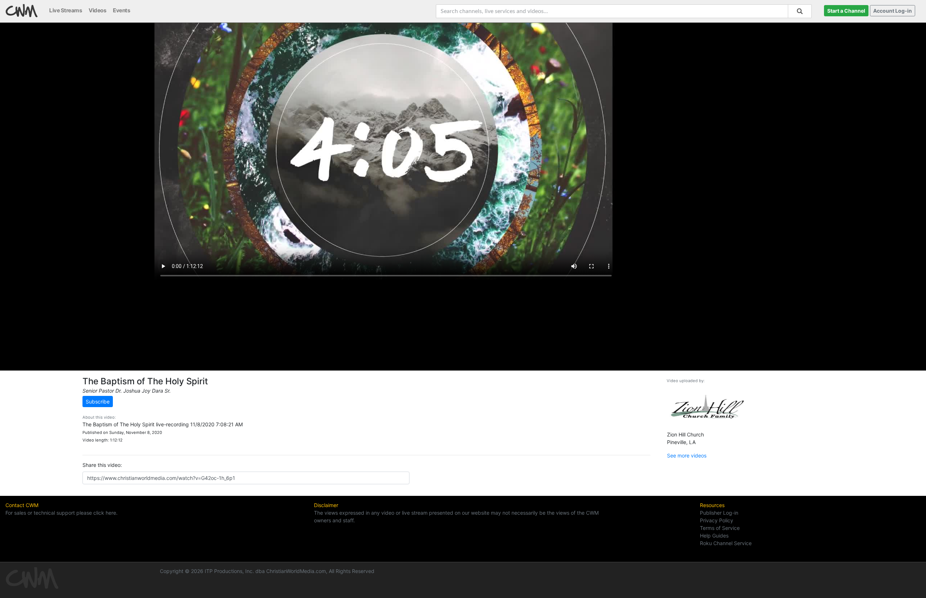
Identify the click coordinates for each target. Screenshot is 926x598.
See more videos (686, 455)
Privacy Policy (716, 520)
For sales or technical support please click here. (61, 513)
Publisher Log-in (719, 513)
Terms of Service (720, 528)
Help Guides (714, 535)
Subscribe (98, 401)
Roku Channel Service (726, 543)
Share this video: (102, 465)
